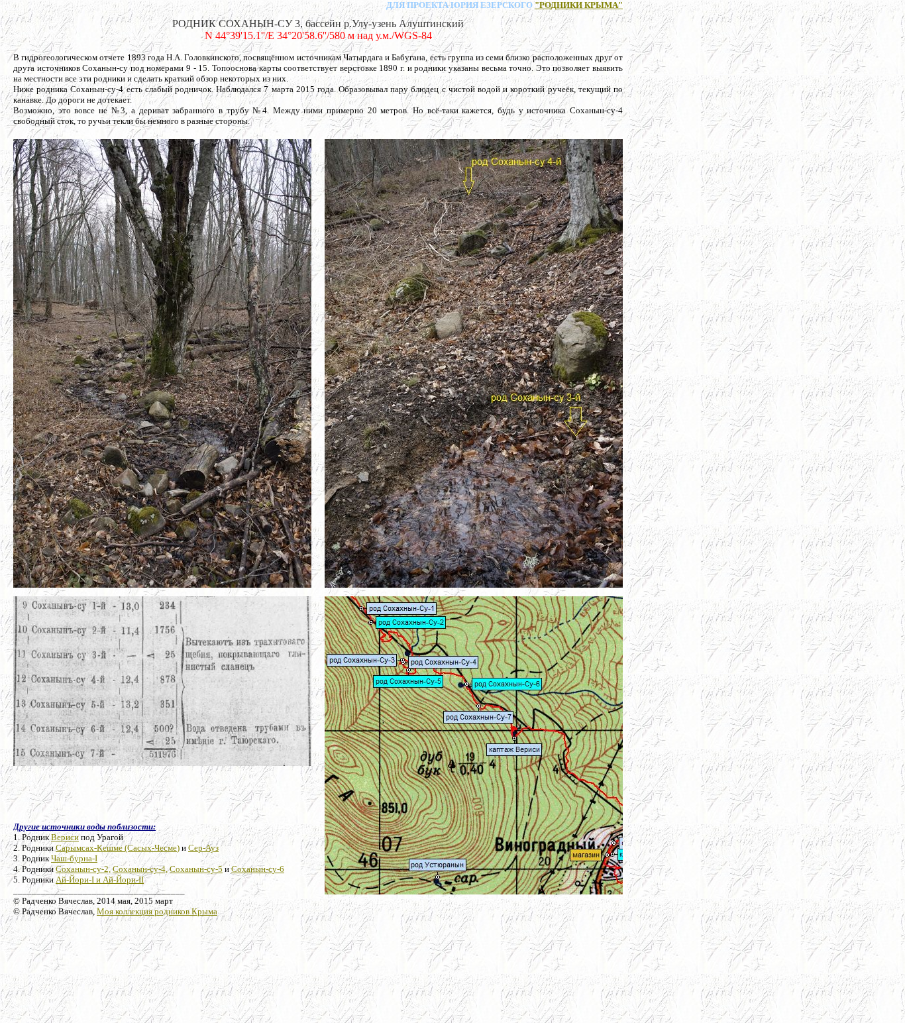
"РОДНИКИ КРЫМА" (579, 5)
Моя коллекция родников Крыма (157, 911)
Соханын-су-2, (83, 869)
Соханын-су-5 (196, 869)
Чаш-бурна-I (74, 858)
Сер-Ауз (203, 848)
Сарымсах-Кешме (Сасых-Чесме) (118, 848)
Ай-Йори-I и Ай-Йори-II (100, 880)
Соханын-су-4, (140, 869)
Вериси (65, 837)
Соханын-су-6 (257, 869)
